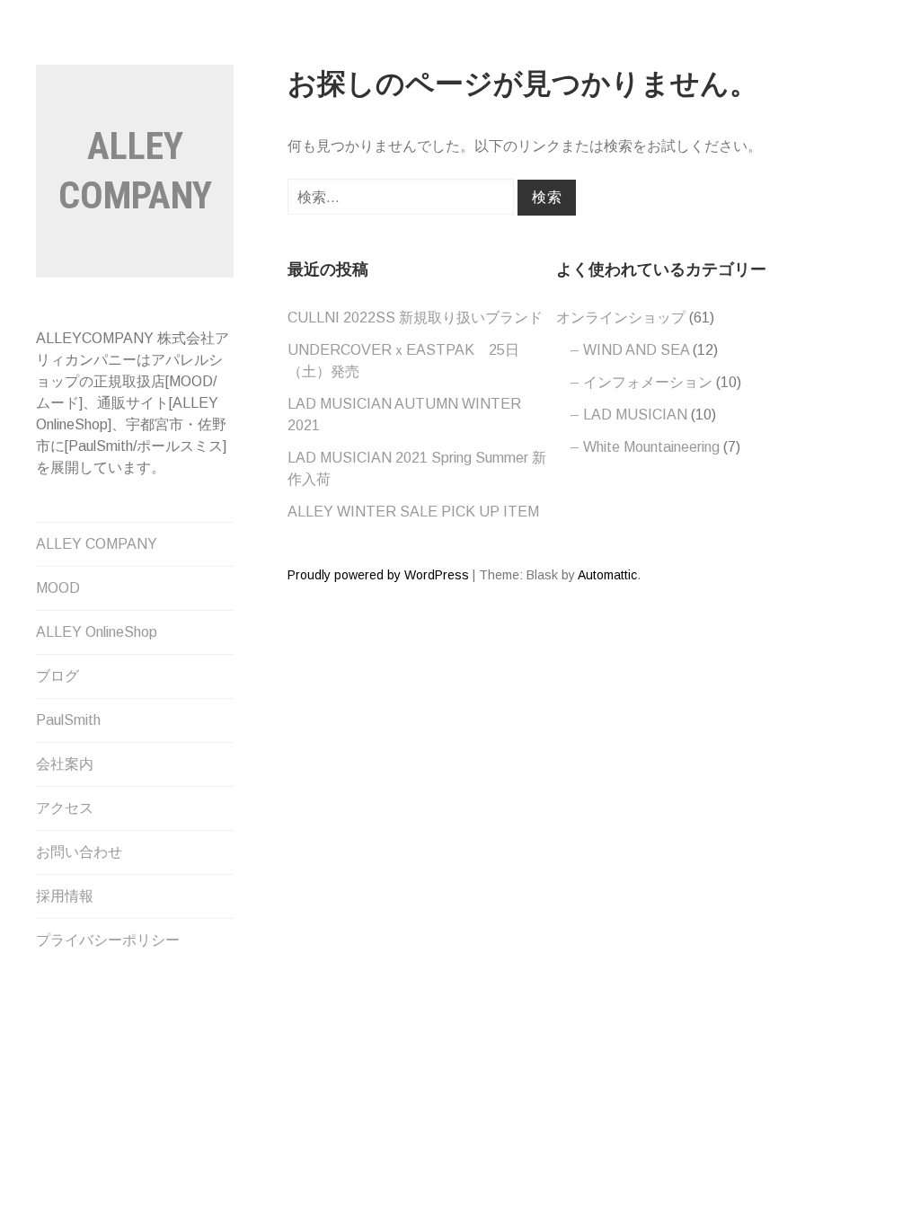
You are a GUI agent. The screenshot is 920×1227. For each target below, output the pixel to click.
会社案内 (64, 764)
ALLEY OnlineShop (96, 632)
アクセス (64, 808)
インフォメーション (647, 382)
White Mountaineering (651, 447)
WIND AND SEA (636, 350)
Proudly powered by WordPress (378, 575)
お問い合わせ (79, 852)
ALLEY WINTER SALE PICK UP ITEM (413, 511)
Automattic (607, 575)
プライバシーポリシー (108, 940)
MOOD (58, 588)
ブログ (57, 676)
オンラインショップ (621, 317)
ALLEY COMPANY (96, 544)
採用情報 (64, 896)
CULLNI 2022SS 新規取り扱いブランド (415, 317)
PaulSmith (68, 720)
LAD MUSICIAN (635, 414)
